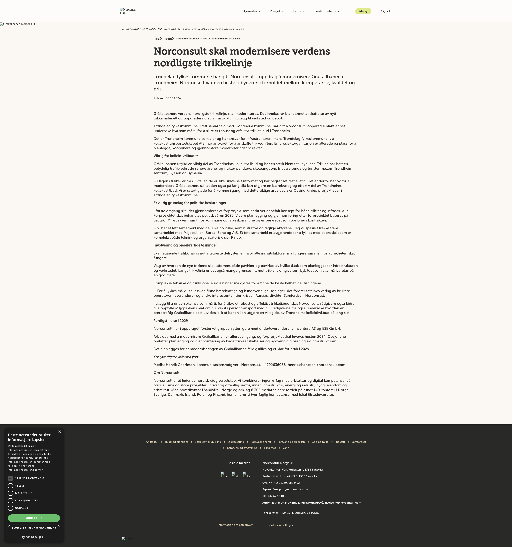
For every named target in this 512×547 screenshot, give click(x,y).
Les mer (38, 469)
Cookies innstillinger (280, 525)
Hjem (157, 38)
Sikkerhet (270, 448)
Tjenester (250, 11)
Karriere (298, 11)
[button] (34, 537)
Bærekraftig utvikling (208, 442)
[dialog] (34, 485)
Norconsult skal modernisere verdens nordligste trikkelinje (208, 38)
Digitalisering (236, 442)
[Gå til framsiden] (131, 11)
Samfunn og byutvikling (242, 448)
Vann (286, 448)
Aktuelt (168, 38)
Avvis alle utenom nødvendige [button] (34, 528)
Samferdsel (359, 442)
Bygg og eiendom (176, 442)
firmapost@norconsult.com (290, 489)
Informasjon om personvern (235, 525)
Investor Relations (325, 11)
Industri (340, 442)
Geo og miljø (320, 442)
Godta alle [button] (34, 518)
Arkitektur (152, 442)
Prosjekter (277, 11)
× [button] (59, 431)
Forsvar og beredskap (291, 442)
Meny (363, 11)
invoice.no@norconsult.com (343, 502)
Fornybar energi (261, 442)
